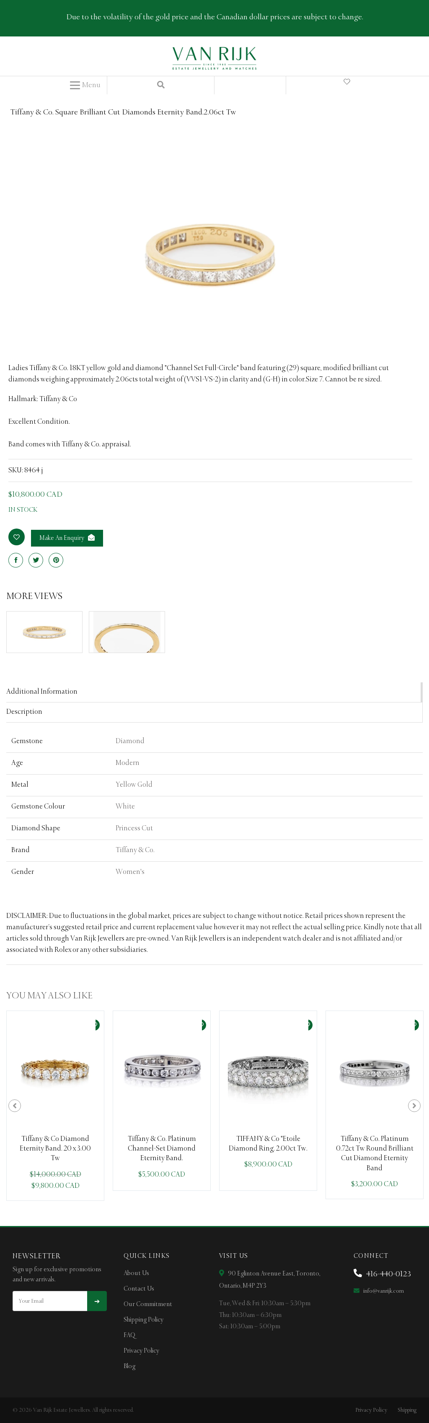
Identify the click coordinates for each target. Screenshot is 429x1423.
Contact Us (139, 1289)
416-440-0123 (387, 1274)
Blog (129, 1366)
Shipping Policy (143, 1320)
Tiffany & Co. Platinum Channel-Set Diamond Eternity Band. (162, 1149)
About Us (136, 1273)
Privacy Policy (141, 1351)
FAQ (129, 1335)
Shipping (407, 1410)
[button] (85, 85)
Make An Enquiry (62, 538)
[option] (55, 1106)
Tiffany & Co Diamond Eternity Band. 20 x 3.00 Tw (55, 1149)
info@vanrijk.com (383, 1291)
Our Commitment (148, 1304)
